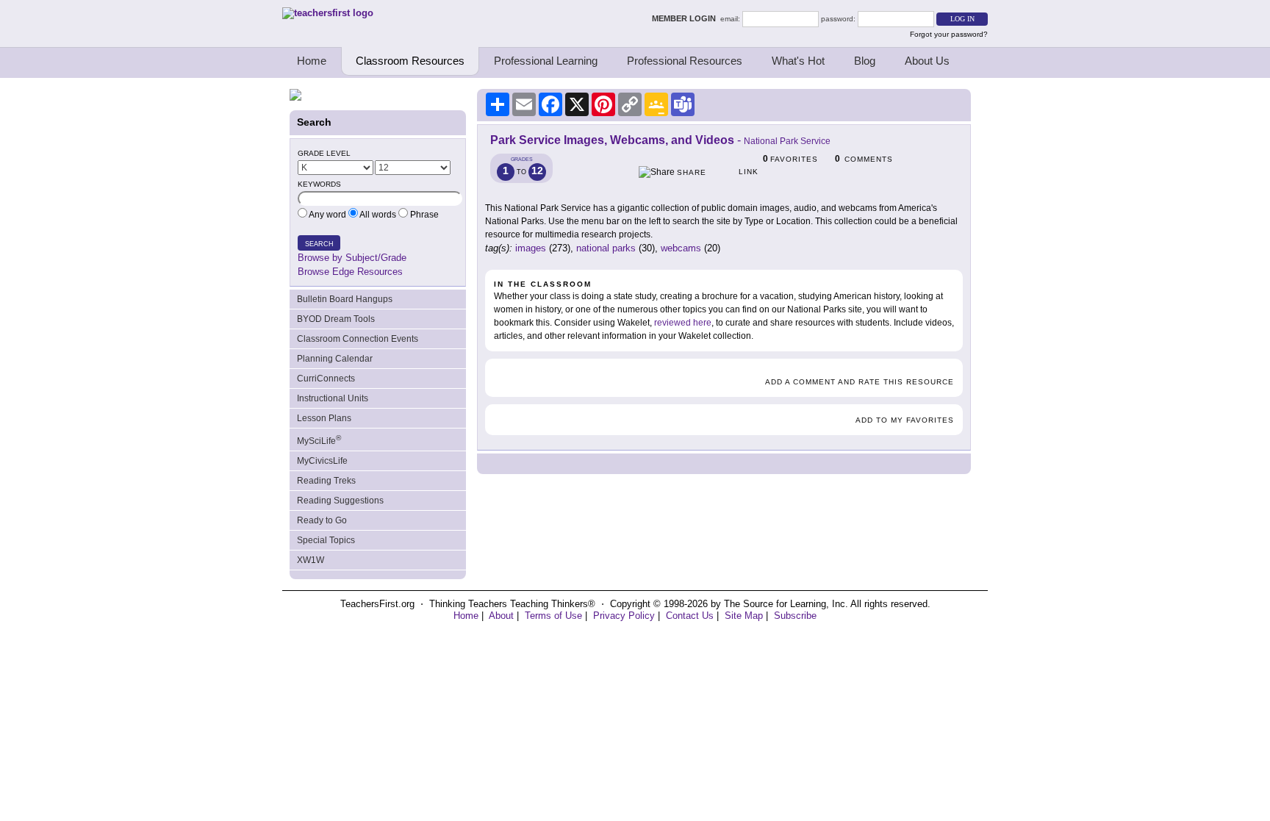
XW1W (310, 560)
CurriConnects (326, 378)
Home (311, 60)
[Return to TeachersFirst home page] (327, 12)
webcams (681, 248)
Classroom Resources (410, 60)
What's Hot (798, 60)
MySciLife (319, 440)
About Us (927, 60)
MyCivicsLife (322, 461)
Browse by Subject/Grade (352, 257)
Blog (864, 60)
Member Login (686, 18)
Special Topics (326, 540)
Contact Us (690, 615)
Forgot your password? (949, 34)
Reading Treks (326, 481)
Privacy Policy (624, 615)
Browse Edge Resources (350, 271)
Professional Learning (546, 60)
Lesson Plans (324, 418)
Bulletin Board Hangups (344, 299)
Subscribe (795, 615)
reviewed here (682, 323)
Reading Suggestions (340, 500)
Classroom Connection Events (357, 339)
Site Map (744, 615)
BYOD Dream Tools (336, 319)
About (501, 615)
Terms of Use (553, 615)
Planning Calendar (335, 359)
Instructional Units (332, 398)
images (530, 248)
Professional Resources (684, 60)
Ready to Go (322, 520)
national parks (606, 248)
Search (319, 244)
